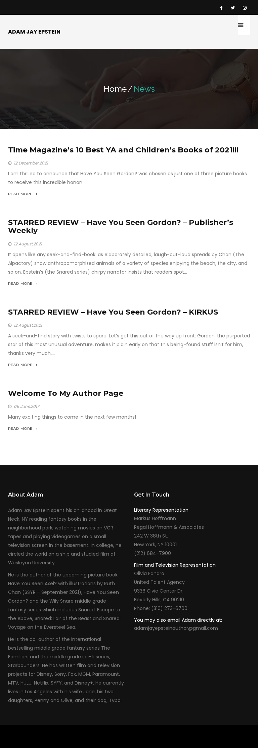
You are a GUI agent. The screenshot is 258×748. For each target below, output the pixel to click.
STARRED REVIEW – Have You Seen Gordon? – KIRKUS (113, 312)
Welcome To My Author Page (65, 393)
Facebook (221, 7)
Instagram (244, 7)
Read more (20, 194)
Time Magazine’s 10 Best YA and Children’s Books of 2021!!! (123, 149)
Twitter (232, 7)
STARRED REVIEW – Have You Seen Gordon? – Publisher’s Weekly (120, 226)
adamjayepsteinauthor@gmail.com (176, 628)
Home (115, 89)
